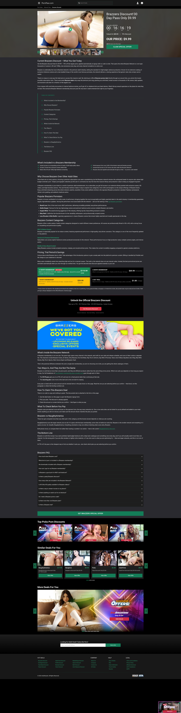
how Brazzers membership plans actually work (69, 373)
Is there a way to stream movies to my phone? (52, 488)
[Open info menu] (142, 3)
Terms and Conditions (131, 660)
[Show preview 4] (75, 52)
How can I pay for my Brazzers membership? (52, 468)
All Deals (93, 667)
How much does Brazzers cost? (48, 456)
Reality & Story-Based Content (46, 246)
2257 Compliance (130, 667)
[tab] (87, 580)
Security (111, 669)
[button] (45, 52)
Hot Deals (40, 658)
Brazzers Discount (42, 660)
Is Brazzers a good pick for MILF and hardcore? (53, 472)
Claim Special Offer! (122, 47)
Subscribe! (113, 645)
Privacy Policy (129, 662)
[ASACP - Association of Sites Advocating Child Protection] (135, 675)
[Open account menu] (137, 3)
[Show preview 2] (55, 52)
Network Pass (47, 7)
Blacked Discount (59, 665)
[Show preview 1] (45, 52)
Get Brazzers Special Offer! (90, 513)
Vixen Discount (59, 667)
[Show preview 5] (86, 52)
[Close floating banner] (179, 703)
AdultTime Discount (60, 660)
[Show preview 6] (96, 52)
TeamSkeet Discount (43, 665)
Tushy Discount (42, 667)
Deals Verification (113, 665)
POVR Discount (59, 662)
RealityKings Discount (78, 660)
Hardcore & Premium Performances (48, 237)
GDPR (127, 669)
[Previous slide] (35, 533)
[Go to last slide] (38, 52)
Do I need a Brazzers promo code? (49, 496)
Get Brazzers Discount (90, 309)
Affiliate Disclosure (131, 665)
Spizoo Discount (77, 662)
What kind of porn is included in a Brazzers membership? (56, 460)
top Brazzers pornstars (115, 201)
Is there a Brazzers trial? (46, 505)
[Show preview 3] (65, 52)
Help (109, 658)
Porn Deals (40, 7)
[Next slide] (102, 52)
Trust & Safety (112, 667)
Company (93, 658)
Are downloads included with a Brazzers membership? (55, 464)
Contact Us (94, 665)
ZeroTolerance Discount (78, 667)
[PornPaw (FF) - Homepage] (47, 3)
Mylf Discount (76, 665)
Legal (128, 658)
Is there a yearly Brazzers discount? (49, 476)
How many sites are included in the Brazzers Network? (55, 480)
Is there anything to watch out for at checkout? (52, 492)
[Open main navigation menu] (39, 3)
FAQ (110, 662)
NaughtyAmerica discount (107, 429)
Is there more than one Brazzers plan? (50, 501)
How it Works (112, 660)
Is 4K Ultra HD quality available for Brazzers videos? (54, 484)
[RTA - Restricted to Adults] (141, 675)
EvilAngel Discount (42, 662)
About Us (93, 660)
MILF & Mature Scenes (44, 229)
